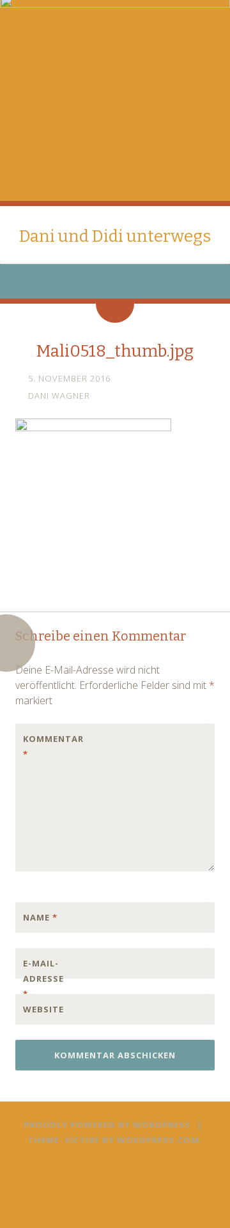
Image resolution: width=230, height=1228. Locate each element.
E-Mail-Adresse (43, 979)
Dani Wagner (59, 395)
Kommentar (50, 746)
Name (40, 917)
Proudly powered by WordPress (107, 1124)
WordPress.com (158, 1140)
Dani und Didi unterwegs (115, 236)
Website (43, 1009)
